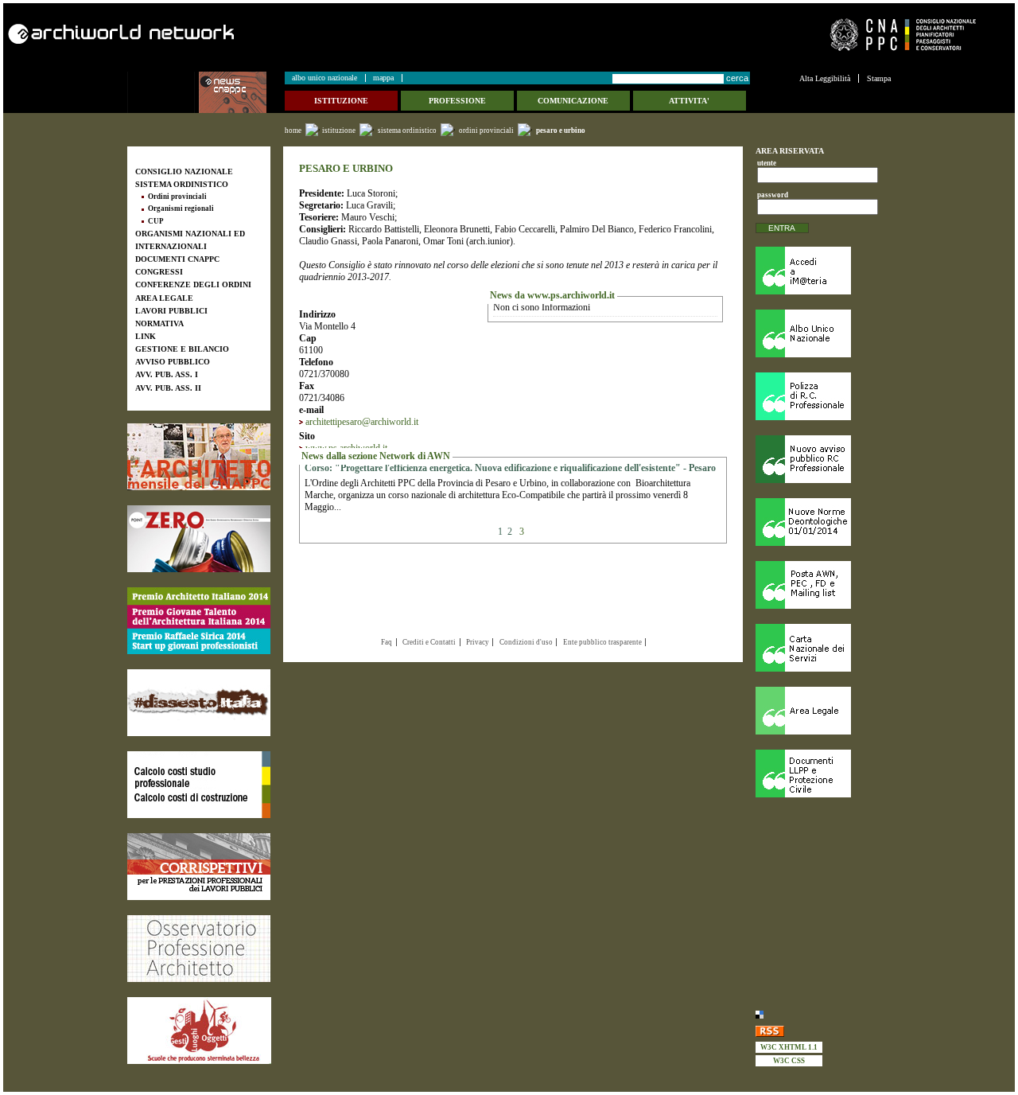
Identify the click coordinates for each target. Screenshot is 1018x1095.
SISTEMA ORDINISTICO (407, 130)
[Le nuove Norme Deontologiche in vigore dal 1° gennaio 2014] (823, 522)
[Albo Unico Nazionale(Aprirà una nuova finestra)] (823, 333)
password (770, 195)
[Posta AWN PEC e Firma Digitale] (823, 585)
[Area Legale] (823, 711)
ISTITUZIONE (339, 130)
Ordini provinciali (486, 130)
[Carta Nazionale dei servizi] (823, 648)
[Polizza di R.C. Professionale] (823, 396)
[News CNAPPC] (241, 92)
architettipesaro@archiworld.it (361, 421)
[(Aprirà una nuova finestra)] (198, 456)
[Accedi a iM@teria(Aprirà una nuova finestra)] (823, 270)
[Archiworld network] (253, 34)
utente (766, 163)
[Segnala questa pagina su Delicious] (823, 1013)
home (293, 130)
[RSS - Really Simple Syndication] (823, 1030)
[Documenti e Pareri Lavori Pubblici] (823, 773)
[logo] (163, 92)
